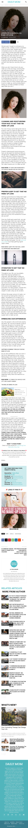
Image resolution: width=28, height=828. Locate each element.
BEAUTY (11, 5)
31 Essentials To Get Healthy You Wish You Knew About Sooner (17, 653)
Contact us (21, 823)
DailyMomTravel (11, 479)
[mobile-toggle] (2, 2)
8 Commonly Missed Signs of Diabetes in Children (7, 550)
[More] (17, 42)
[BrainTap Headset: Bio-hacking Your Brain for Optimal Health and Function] (5, 674)
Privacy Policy (19, 822)
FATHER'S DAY (5, 661)
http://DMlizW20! (14, 571)
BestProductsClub (11, 481)
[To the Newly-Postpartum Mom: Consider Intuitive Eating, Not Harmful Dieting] (5, 683)
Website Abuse (14, 823)
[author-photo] (14, 567)
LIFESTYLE (6, 5)
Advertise (12, 822)
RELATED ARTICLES (11, 588)
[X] (6, 540)
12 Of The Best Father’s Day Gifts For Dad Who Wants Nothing (17, 660)
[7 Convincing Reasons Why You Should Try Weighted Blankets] (5, 667)
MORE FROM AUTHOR (13, 591)
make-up (11, 533)
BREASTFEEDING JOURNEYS (7, 624)
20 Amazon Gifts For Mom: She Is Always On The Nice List (17, 691)
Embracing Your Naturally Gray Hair (17, 446)
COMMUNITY (6, 685)
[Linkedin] (16, 540)
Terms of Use (7, 823)
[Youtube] (23, 814)
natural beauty (18, 533)
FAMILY (4, 599)
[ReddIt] (19, 540)
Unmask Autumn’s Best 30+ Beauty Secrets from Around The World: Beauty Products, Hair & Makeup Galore (17, 645)
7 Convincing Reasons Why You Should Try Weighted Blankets (17, 667)
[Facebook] (2, 540)
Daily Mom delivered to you (12, 473)
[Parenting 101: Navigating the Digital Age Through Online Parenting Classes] (5, 748)
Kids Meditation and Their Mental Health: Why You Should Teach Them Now (20, 552)
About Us (7, 822)
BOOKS (12, 743)
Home (2, 5)
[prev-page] (2, 697)
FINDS (4, 669)
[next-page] (5, 697)
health (7, 533)
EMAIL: (3, 460)
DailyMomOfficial (17, 476)
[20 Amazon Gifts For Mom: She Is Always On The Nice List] (5, 691)
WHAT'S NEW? (9, 705)
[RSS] (16, 814)
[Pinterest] (9, 540)
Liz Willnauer (5, 37)
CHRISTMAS (5, 693)
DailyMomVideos (17, 482)
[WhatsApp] (12, 540)
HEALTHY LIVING (5, 607)
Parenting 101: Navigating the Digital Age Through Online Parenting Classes (18, 748)
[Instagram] (8, 814)
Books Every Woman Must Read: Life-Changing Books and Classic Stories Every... (17, 740)
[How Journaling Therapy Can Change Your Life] (14, 716)
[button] (26, 2)
